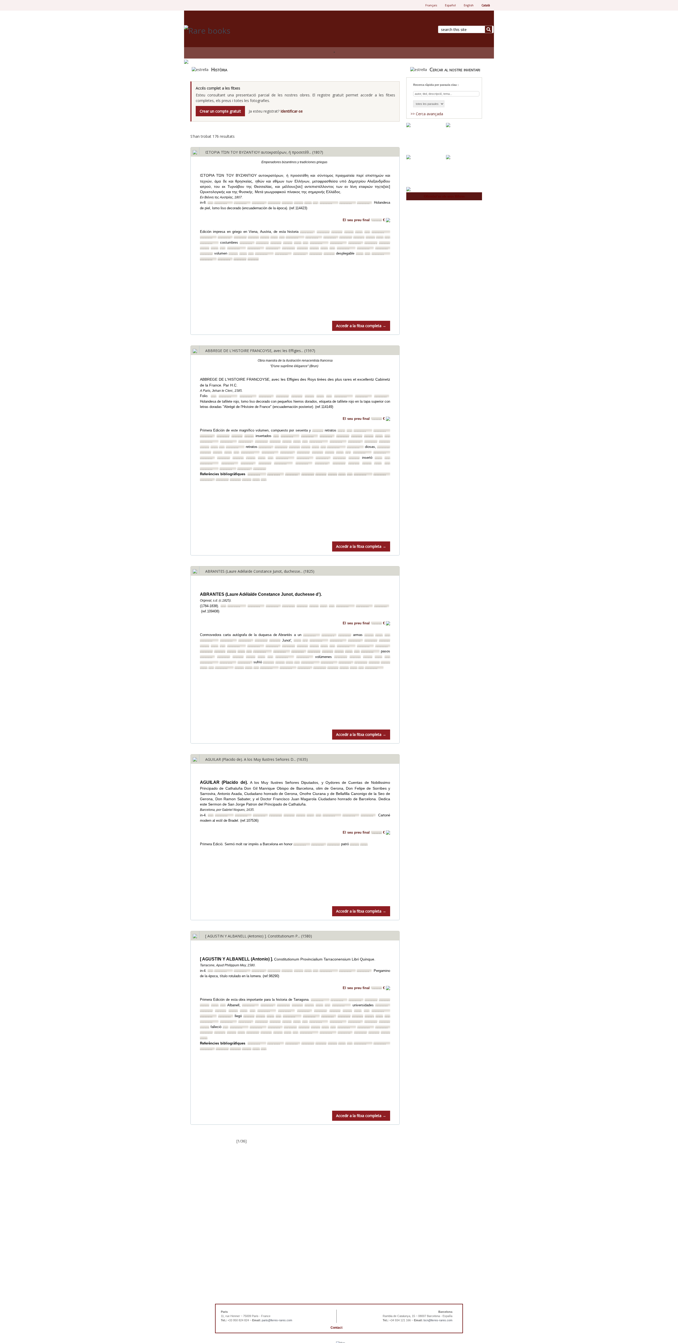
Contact (336, 1327)
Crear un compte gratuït (220, 111)
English (469, 5)
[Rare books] (259, 31)
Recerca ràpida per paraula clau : (436, 84)
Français (431, 5)
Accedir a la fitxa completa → (361, 325)
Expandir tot (354, 129)
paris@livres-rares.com (277, 1320)
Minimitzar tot (388, 129)
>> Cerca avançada (427, 113)
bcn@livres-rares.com (437, 1320)
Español (450, 5)
